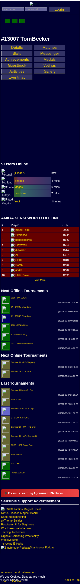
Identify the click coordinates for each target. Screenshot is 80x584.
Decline (16, 581)
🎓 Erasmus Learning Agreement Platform (33, 493)
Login (59, 9)
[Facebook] (4, 565)
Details (17, 47)
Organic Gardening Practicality (20, 536)
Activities (17, 71)
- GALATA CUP (18, 472)
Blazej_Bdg (22, 230)
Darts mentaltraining (13, 517)
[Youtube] (20, 565)
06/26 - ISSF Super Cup (21, 445)
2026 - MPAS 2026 (19, 325)
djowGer (20, 250)
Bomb (19, 265)
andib (18, 270)
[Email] (28, 565)
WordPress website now (16, 528)
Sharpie (19, 181)
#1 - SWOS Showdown (21, 307)
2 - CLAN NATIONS (20, 417)
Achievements (17, 59)
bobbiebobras (23, 240)
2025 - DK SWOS (19, 297)
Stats (17, 53)
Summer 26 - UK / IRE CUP (23, 426)
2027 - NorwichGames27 (22, 343)
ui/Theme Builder (11, 520)
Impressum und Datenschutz (18, 572)
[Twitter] (12, 565)
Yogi (17, 201)
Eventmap (17, 77)
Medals (50, 59)
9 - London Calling (19, 334)
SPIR (18, 260)
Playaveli (21, 245)
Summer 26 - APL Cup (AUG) (24, 436)
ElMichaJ (21, 235)
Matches (49, 47)
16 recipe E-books (12, 543)
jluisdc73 (20, 173)
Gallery (50, 71)
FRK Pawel (22, 275)
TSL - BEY (15, 463)
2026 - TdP (16, 399)
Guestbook (17, 65)
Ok (4, 581)
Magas (19, 187)
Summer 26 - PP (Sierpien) (23, 362)
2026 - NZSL (16, 454)
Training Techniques (13, 532)
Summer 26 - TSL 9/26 (21, 371)
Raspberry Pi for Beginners (17, 524)
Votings (49, 65)
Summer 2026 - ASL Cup (22, 390)
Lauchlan (20, 193)
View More (40, 279)
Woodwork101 (9, 540)
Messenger (49, 53)
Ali (17, 255)
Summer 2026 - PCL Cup (22, 408)
